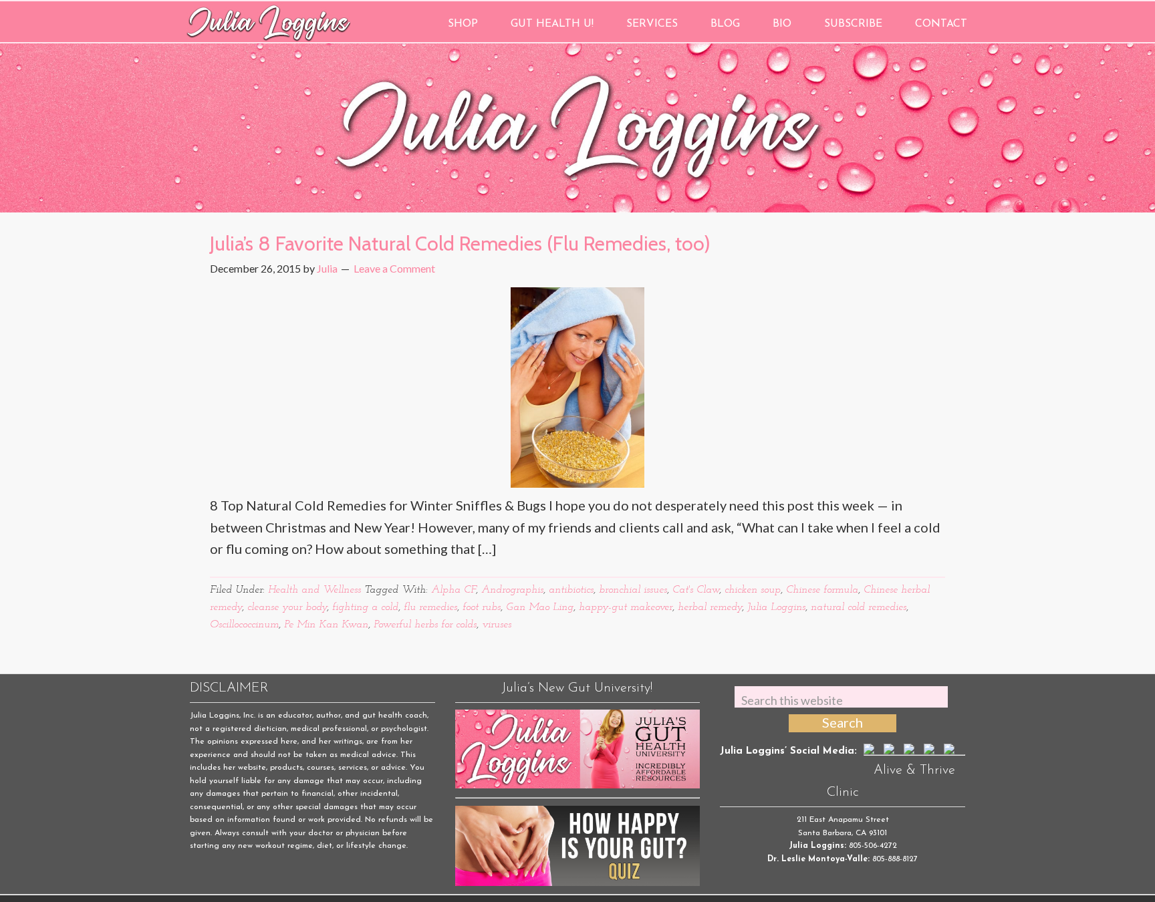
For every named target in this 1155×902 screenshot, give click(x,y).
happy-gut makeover (625, 607)
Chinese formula (822, 590)
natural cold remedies (858, 607)
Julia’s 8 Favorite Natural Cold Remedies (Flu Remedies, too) (460, 243)
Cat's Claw (695, 590)
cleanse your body (287, 607)
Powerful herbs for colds (425, 624)
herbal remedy (710, 607)
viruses (496, 624)
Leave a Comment (394, 268)
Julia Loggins (776, 607)
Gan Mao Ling (539, 607)
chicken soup (753, 590)
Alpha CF (453, 590)
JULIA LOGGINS (268, 21)
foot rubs (482, 607)
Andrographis (512, 590)
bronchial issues (633, 590)
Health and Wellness (314, 590)
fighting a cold (365, 607)
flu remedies (430, 607)
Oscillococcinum (244, 624)
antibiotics (571, 590)
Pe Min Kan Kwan (326, 624)
